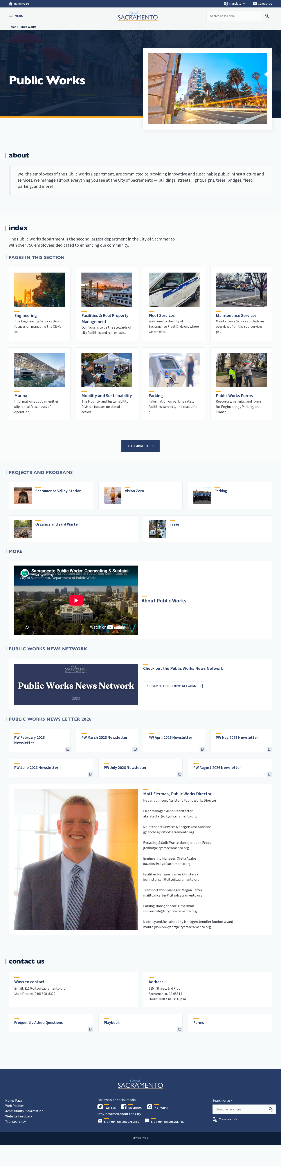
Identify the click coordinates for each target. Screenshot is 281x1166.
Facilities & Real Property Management (104, 319)
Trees (175, 524)
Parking (156, 396)
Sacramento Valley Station (58, 491)
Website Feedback (18, 1116)
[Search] (271, 1109)
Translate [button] (235, 4)
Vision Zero (134, 491)
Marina (20, 396)
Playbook (112, 1022)
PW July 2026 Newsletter (125, 767)
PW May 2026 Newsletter (237, 737)
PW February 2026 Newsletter (29, 740)
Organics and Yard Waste (56, 524)
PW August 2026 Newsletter (217, 767)
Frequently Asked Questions (38, 1022)
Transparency (15, 1121)
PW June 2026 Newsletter (36, 767)
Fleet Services (162, 316)
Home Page (21, 4)
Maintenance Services (236, 316)
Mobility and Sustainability (106, 396)
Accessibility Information (24, 1111)
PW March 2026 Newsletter (104, 737)
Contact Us (262, 3)
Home (12, 27)
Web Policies (14, 1105)
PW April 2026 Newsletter (170, 737)
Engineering (25, 316)
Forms (198, 1022)
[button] (16, 16)
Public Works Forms (234, 396)
